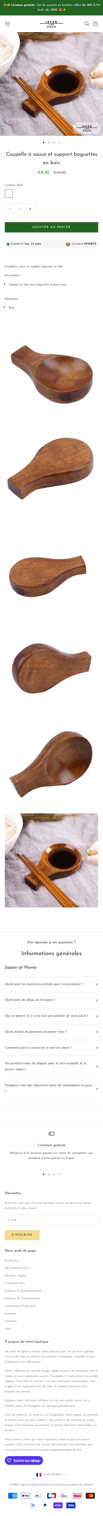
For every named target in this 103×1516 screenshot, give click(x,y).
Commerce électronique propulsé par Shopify (66, 1484)
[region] (51, 1148)
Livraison (11, 1321)
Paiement (10, 1313)
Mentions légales (15, 1275)
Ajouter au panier (51, 227)
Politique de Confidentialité (22, 1298)
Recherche (11, 1260)
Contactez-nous (15, 1283)
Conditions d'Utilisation (20, 1306)
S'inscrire (22, 1235)
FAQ (8, 1329)
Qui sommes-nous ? (17, 1268)
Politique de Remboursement (23, 1291)
